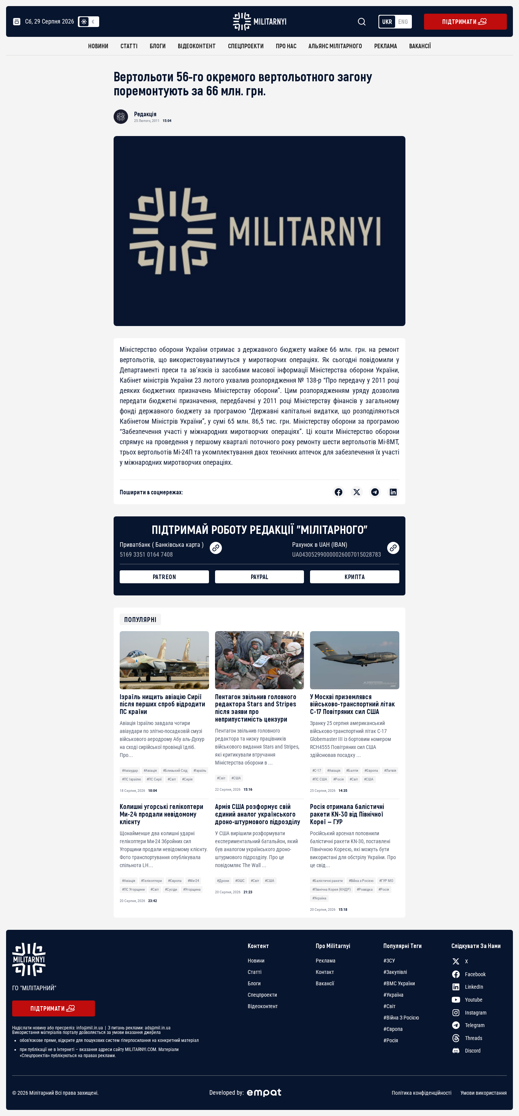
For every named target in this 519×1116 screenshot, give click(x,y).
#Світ (172, 779)
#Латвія (390, 770)
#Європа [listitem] (393, 1029)
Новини (98, 45)
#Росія (338, 779)
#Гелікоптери (151, 881)
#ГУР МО (386, 881)
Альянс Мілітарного (335, 45)
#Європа (371, 770)
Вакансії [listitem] (325, 983)
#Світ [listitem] (389, 1006)
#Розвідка (365, 889)
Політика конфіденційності (421, 1092)
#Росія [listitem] (390, 1040)
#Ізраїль (199, 770)
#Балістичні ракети (327, 881)
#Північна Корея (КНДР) (331, 889)
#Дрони (223, 881)
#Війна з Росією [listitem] (401, 1018)
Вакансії (420, 45)
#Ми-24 (193, 881)
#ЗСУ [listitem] (389, 961)
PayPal (260, 576)
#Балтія (352, 770)
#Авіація (150, 770)
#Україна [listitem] (393, 995)
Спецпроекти (246, 45)
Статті (129, 45)
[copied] (216, 548)
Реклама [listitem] (325, 961)
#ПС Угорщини (133, 889)
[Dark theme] (93, 21)
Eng (403, 21)
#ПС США (319, 779)
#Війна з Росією (361, 881)
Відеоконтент (197, 45)
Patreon (164, 576)
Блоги (158, 45)
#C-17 (316, 770)
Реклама (385, 45)
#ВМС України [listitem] (399, 983)
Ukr (387, 21)
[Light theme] (84, 21)
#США (236, 778)
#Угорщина (192, 889)
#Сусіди (171, 889)
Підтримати (459, 21)
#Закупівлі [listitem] (395, 972)
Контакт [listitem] (325, 972)
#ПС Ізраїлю (131, 779)
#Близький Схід (175, 770)
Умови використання (483, 1092)
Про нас (286, 45)
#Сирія (187, 779)
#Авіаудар (130, 770)
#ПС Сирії (154, 779)
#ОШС (240, 881)
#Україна (319, 898)
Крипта (355, 576)
